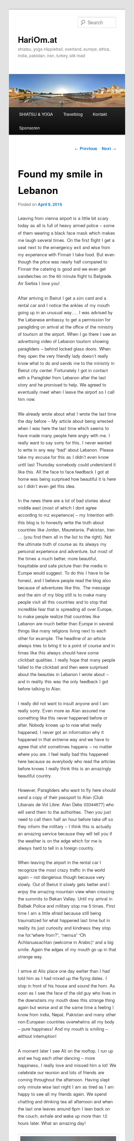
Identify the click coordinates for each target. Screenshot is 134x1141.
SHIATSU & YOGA (36, 114)
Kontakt (100, 114)
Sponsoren (29, 128)
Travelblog (73, 114)
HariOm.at (37, 39)
